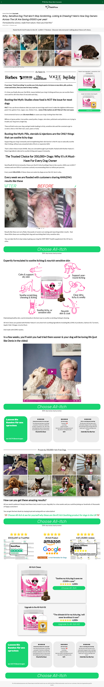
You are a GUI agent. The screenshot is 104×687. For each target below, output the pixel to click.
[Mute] (74, 401)
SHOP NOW (89, 89)
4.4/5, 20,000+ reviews (85, 538)
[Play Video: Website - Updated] (52, 371)
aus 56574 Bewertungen (14, 439)
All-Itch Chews (35, 567)
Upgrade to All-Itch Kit (69, 624)
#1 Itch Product (52, 538)
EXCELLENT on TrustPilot (18, 538)
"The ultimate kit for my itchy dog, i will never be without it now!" (69, 616)
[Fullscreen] (79, 401)
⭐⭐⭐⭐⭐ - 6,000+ (69, 584)
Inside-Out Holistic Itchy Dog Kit (89, 94)
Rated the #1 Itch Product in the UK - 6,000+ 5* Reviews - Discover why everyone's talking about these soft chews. (52, 30)
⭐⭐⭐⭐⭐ (19, 534)
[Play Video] (24, 401)
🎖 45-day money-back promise (52, 253)
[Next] (73, 205)
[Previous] (7, 205)
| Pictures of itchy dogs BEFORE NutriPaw (14, 67)
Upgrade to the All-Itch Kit (35, 607)
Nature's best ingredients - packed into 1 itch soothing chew (89, 72)
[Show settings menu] (76, 401)
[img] (41, 419)
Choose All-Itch (52, 249)
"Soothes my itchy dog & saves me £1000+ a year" (69, 579)
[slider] (50, 401)
